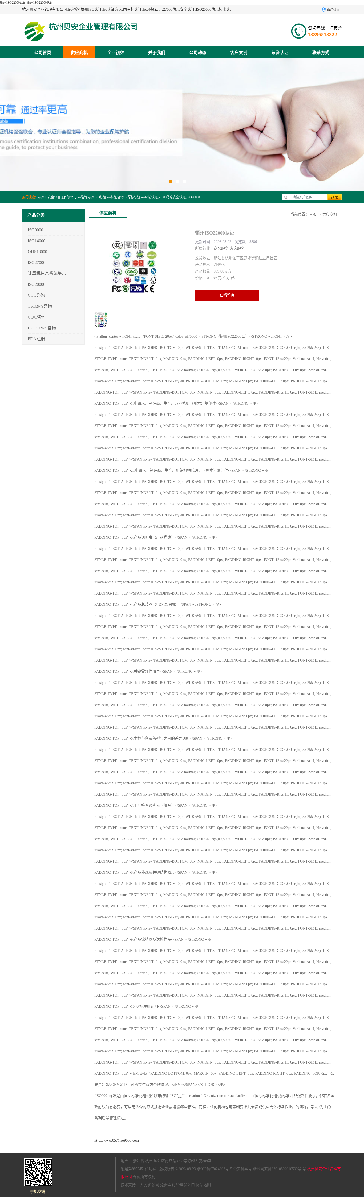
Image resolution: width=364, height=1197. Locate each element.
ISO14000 (36, 240)
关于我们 (156, 52)
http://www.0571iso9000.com (116, 1140)
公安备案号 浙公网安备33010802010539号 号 (269, 1169)
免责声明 (167, 1185)
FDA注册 (36, 339)
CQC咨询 (36, 317)
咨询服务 (237, 248)
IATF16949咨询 (42, 328)
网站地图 (203, 1185)
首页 (313, 214)
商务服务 (221, 248)
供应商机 (79, 52)
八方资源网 (149, 1185)
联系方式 (320, 52)
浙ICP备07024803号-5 (214, 1169)
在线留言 (227, 295)
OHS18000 (37, 251)
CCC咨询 (36, 295)
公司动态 (197, 52)
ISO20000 (36, 284)
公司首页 (42, 52)
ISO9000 (35, 230)
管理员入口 (185, 1185)
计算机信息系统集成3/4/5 (47, 273)
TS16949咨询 (40, 306)
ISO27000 (36, 262)
